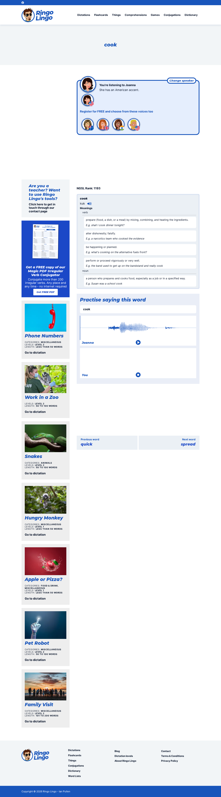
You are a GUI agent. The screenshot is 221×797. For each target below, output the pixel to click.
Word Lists (74, 776)
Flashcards (101, 15)
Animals (46, 463)
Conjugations (172, 15)
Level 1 (39, 526)
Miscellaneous (51, 342)
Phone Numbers (44, 336)
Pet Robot (37, 643)
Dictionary (191, 15)
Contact (166, 751)
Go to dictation (35, 352)
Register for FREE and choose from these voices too (116, 111)
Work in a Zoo (42, 397)
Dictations (83, 15)
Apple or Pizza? (43, 579)
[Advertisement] (138, 160)
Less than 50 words (49, 347)
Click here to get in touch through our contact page (42, 208)
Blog (117, 751)
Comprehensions (136, 15)
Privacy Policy (169, 760)
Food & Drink (49, 585)
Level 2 (39, 344)
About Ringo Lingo (125, 760)
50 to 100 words (46, 406)
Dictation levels (124, 756)
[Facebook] (23, 2)
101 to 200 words (47, 715)
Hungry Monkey (44, 518)
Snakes (33, 456)
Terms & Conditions (172, 756)
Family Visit (39, 704)
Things (116, 15)
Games (155, 15)
